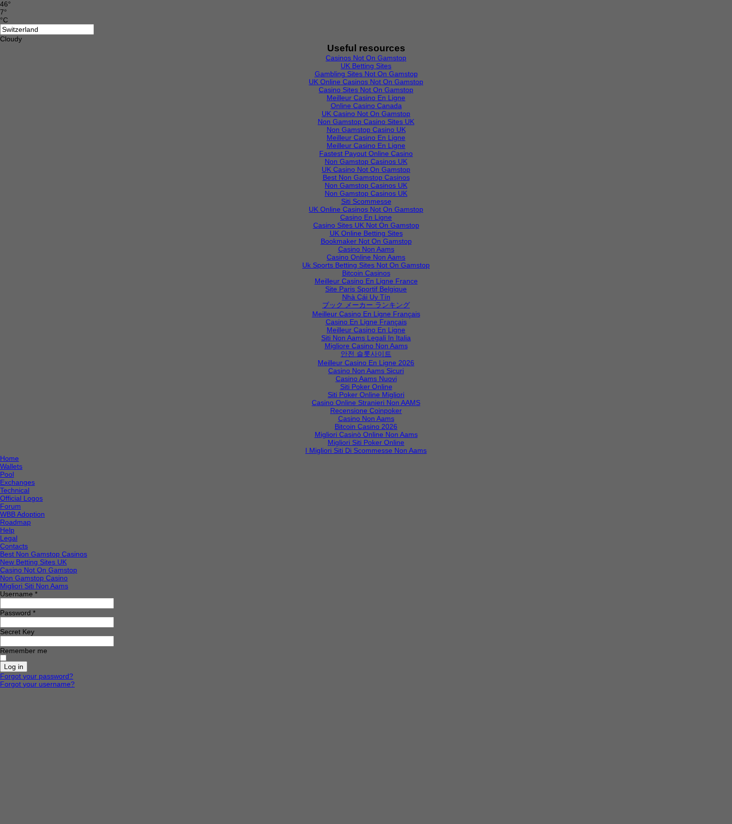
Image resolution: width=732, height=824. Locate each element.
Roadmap (15, 522)
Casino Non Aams (366, 249)
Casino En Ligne (366, 217)
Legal (8, 538)
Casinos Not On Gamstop (366, 58)
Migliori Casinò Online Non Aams (366, 434)
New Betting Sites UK (33, 562)
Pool (7, 474)
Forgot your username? (37, 684)
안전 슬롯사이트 (366, 354)
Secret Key (17, 632)
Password (17, 613)
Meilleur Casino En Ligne (366, 98)
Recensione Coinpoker (366, 410)
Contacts (14, 546)
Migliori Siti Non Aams (34, 586)
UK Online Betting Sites (366, 233)
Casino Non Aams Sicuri (366, 371)
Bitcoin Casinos (366, 273)
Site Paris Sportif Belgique (366, 289)
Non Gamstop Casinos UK (366, 161)
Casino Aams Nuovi (366, 379)
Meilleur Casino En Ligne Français (366, 314)
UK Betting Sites (366, 66)
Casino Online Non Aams (366, 257)
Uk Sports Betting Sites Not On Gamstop (366, 265)
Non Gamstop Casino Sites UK (366, 122)
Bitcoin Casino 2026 (366, 426)
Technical (14, 490)
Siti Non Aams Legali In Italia (366, 338)
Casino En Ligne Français (366, 322)
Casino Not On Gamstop (38, 570)
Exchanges (17, 482)
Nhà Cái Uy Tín (366, 297)
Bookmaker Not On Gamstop (366, 241)
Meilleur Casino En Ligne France (366, 281)
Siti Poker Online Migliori (366, 395)
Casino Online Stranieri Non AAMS (366, 403)
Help (7, 530)
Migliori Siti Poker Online (366, 442)
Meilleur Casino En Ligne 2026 (366, 363)
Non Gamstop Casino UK (366, 130)
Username (18, 594)
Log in (13, 667)
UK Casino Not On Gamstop (366, 114)
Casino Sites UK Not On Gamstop (366, 225)
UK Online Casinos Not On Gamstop (366, 82)
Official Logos (21, 498)
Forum (10, 506)
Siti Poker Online (366, 387)
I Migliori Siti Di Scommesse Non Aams (366, 450)
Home (9, 458)
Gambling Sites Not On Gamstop (366, 74)
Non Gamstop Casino (34, 578)
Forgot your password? (36, 676)
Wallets (11, 466)
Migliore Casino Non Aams (366, 346)
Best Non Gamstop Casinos (366, 177)
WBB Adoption (22, 514)
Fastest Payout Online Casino (366, 153)
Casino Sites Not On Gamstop (366, 90)
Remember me (23, 651)
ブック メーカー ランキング (366, 305)
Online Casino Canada (366, 106)
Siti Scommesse (366, 201)
